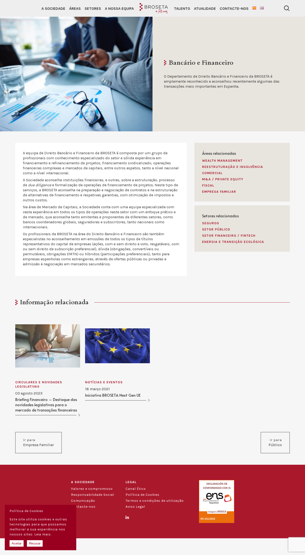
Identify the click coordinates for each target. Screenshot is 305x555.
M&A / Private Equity (222, 179)
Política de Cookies (142, 495)
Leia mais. (42, 534)
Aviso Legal (135, 507)
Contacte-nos (234, 8)
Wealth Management (222, 161)
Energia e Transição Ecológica (233, 242)
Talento (182, 8)
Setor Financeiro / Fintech (228, 236)
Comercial (212, 173)
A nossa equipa (119, 8)
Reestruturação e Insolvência (232, 167)
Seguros (210, 223)
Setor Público (216, 229)
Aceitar (16, 543)
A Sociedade (53, 8)
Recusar (35, 543)
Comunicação (83, 501)
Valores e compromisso (92, 489)
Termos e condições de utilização (155, 501)
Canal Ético (136, 489)
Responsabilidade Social (92, 495)
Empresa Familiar (219, 192)
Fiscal (208, 185)
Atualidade (205, 8)
